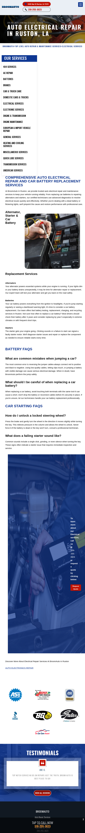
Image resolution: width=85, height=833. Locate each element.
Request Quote (75, 587)
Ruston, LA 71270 (36, 22)
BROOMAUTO (8, 46)
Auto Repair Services (42, 817)
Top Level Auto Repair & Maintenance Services (38, 46)
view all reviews (42, 793)
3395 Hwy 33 (25, 22)
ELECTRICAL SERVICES (72, 46)
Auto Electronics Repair (19, 668)
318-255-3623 (35, 9)
